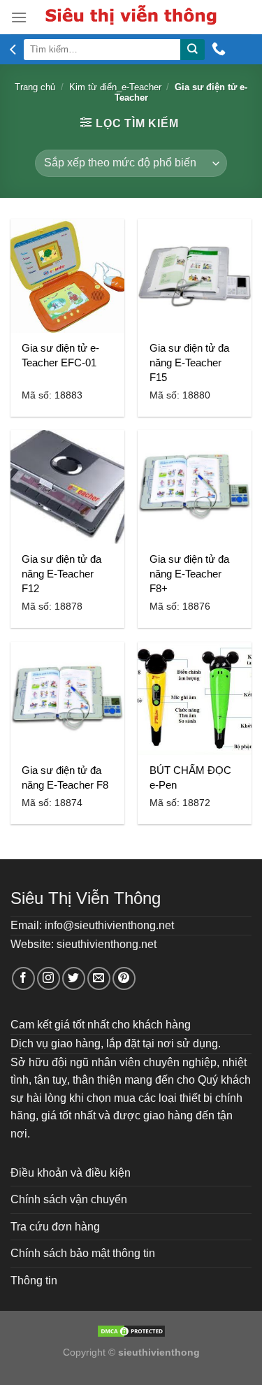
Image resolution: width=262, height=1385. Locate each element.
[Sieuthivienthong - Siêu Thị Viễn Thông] (131, 17)
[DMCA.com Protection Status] (131, 1330)
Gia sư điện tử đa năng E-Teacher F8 (65, 777)
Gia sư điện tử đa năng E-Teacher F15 (189, 362)
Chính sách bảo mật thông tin (82, 1253)
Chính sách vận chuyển (68, 1199)
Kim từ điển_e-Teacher (115, 87)
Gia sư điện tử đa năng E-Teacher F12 (61, 573)
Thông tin (33, 1280)
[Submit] (192, 49)
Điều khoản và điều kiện (70, 1173)
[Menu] (18, 17)
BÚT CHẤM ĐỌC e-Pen (190, 777)
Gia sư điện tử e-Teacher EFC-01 (60, 355)
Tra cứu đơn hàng (55, 1227)
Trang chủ (35, 87)
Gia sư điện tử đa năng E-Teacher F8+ (189, 573)
